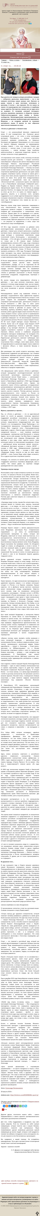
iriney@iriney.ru (22, 20)
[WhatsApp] (20, 1106)
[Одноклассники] (7, 1106)
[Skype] (26, 1106)
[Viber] (18, 1106)
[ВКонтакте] (4, 1106)
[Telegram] (23, 1106)
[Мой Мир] (9, 1106)
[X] (12, 1106)
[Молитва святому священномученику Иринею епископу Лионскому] (20, 38)
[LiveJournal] (15, 1106)
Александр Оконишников (14, 1088)
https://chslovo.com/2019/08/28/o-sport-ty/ (24, 1095)
